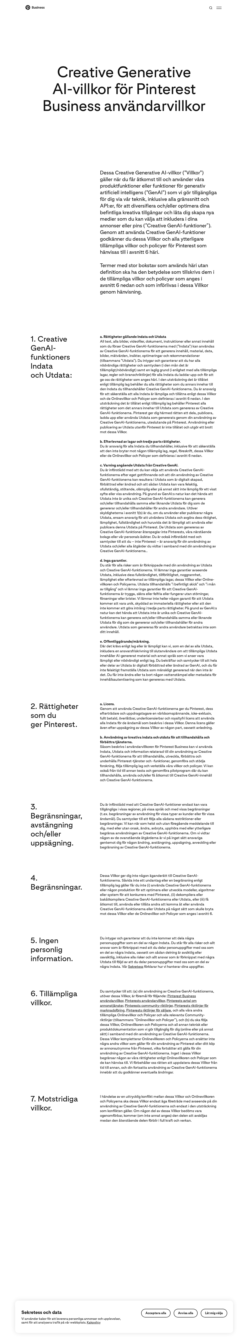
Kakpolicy (94, 1322)
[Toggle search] (210, 8)
